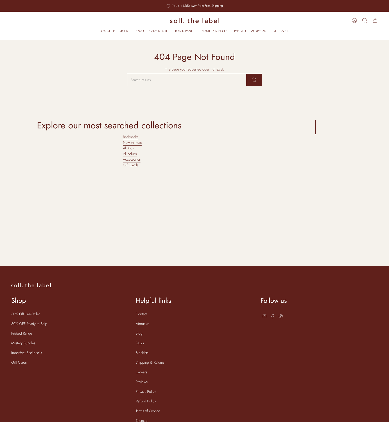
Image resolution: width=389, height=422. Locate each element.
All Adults (130, 153)
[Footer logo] (31, 285)
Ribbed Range (21, 333)
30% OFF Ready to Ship (29, 323)
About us (142, 323)
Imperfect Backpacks (26, 352)
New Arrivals (132, 142)
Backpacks (130, 136)
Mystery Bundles (23, 343)
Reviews (141, 381)
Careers (141, 372)
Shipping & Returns (150, 362)
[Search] (254, 80)
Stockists (142, 352)
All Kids (128, 148)
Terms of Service (148, 410)
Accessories (131, 159)
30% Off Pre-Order (25, 314)
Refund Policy (146, 401)
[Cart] (375, 20)
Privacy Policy (146, 391)
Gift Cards (130, 165)
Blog (139, 333)
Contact (141, 314)
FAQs (140, 343)
